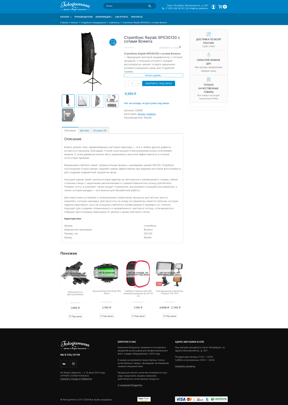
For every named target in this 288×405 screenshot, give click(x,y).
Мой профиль (213, 6)
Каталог (64, 17)
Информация (103, 17)
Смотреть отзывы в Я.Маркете (76, 379)
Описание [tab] (70, 130)
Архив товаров (147, 113)
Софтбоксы (114, 22)
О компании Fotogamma (130, 385)
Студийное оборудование (93, 22)
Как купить (121, 17)
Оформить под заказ (158, 83)
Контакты (136, 17)
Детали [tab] (84, 130)
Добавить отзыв (168, 47)
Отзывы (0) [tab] (100, 130)
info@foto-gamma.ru (198, 8)
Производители (83, 17)
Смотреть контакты (185, 366)
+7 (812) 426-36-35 (174, 8)
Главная (64, 22)
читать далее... (153, 75)
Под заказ (76, 316)
